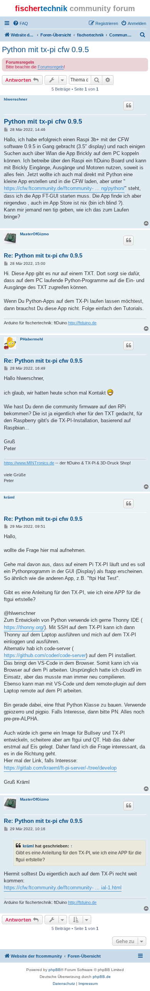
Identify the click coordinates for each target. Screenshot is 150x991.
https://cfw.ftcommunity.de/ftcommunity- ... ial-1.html (63, 887)
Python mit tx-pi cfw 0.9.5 (45, 49)
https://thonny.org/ (24, 627)
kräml (9, 497)
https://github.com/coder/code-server (45, 655)
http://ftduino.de (82, 322)
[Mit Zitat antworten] (128, 105)
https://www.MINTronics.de (29, 463)
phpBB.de (102, 976)
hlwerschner (15, 99)
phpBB (54, 970)
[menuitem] (20, 23)
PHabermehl (31, 339)
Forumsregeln (51, 66)
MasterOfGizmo (34, 234)
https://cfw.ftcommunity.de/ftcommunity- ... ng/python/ (64, 188)
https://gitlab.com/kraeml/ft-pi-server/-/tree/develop (60, 768)
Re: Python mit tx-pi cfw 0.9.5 (43, 255)
